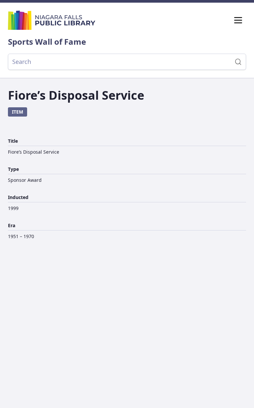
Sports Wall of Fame (47, 42)
